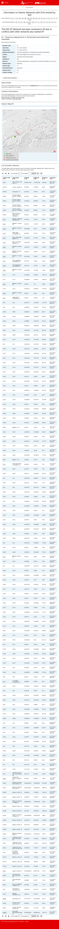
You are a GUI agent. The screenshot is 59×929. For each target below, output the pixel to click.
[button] (4, 2)
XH (30, 22)
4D (20, 18)
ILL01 (4, 556)
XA (27, 22)
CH (12, 18)
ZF (52, 22)
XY (51, 18)
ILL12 (4, 298)
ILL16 (4, 251)
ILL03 (4, 284)
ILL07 (4, 256)
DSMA (4, 898)
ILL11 (4, 681)
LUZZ (4, 871)
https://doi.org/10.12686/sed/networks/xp (12, 97)
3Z (19, 22)
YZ (57, 18)
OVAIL (4, 778)
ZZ (29, 19)
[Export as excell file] (37, 173)
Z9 (49, 22)
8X (31, 18)
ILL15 (4, 219)
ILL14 (4, 233)
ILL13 (4, 464)
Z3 (47, 22)
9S (39, 18)
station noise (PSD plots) (10, 77)
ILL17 (4, 261)
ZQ (29, 23)
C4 (42, 18)
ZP (55, 22)
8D (25, 18)
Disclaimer (21, 921)
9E (36, 18)
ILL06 (4, 247)
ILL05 (4, 224)
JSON (17, 99)
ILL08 (4, 270)
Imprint (27, 921)
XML (20, 99)
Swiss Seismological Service (11, 921)
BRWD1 (5, 912)
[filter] (4, 179)
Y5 (44, 22)
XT (36, 22)
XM (33, 22)
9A (33, 18)
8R (28, 18)
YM (41, 22)
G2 (44, 18)
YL (38, 22)
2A (16, 22)
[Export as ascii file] (41, 173)
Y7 (54, 18)
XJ (48, 18)
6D (24, 22)
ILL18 (4, 265)
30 (17, 18)
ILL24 (4, 242)
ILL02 (4, 293)
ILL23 (4, 238)
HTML (13, 99)
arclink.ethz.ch (34, 85)
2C (21, 22)
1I (14, 18)
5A (22, 18)
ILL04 (4, 228)
